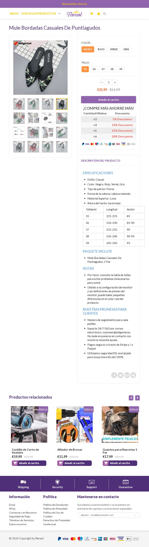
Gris (126, 49)
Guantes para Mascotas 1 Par (120, 451)
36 (94, 69)
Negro (88, 49)
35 (85, 69)
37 (103, 69)
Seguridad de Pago (19, 516)
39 (120, 69)
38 (111, 69)
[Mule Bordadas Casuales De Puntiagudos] (40, 67)
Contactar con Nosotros (23, 512)
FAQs (12, 508)
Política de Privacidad (55, 508)
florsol (39, 538)
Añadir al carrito (29, 463)
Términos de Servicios (21, 520)
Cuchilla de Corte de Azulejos (25, 451)
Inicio (14, 13)
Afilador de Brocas (69, 449)
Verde (114, 49)
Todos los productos (38, 13)
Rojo (101, 49)
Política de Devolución (55, 504)
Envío (12, 504)
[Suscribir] (135, 515)
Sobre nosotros (18, 524)
